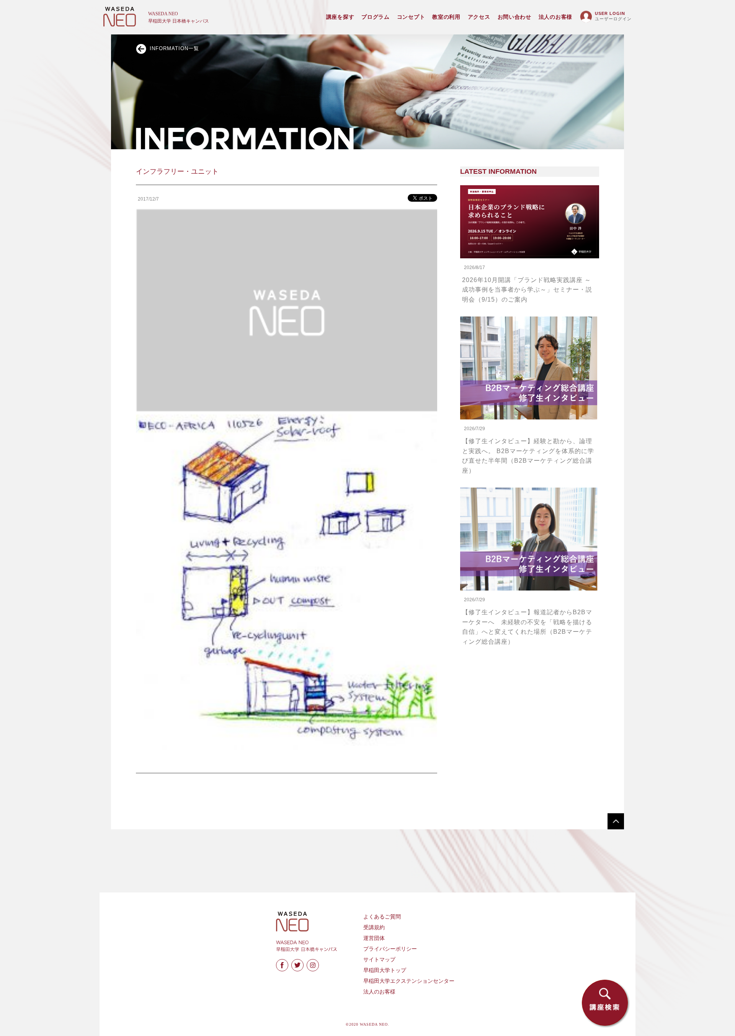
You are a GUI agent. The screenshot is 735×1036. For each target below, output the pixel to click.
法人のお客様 (555, 17)
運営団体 (374, 938)
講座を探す (340, 17)
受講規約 (374, 927)
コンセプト (411, 17)
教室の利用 (446, 17)
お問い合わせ (514, 17)
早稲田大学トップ (384, 970)
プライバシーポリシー (390, 949)
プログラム (375, 17)
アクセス (479, 17)
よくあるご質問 (382, 917)
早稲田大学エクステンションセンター (408, 981)
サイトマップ (379, 960)
